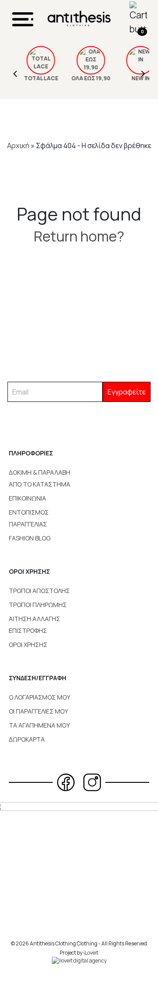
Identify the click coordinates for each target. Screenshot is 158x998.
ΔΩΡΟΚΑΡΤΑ (27, 739)
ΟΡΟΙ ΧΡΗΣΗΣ (28, 644)
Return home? (79, 236)
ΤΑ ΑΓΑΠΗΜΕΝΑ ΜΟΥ (39, 725)
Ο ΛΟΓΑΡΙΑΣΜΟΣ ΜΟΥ (39, 697)
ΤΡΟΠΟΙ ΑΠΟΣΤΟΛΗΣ (39, 590)
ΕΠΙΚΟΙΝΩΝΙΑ (27, 498)
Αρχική (18, 145)
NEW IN (134, 78)
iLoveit (90, 952)
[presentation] (15, 72)
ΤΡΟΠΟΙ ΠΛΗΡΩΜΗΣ (38, 604)
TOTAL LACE (35, 78)
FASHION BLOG (29, 538)
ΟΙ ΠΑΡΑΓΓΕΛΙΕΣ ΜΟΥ (38, 711)
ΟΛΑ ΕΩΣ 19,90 (84, 78)
